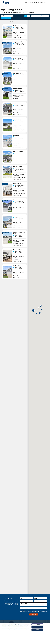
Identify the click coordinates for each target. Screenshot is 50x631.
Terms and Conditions (34, 612)
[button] (40, 306)
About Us (36, 2)
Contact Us (43, 2)
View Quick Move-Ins (6, 18)
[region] (25, 627)
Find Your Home (29, 2)
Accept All (37, 629)
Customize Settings (37, 624)
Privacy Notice (27, 612)
